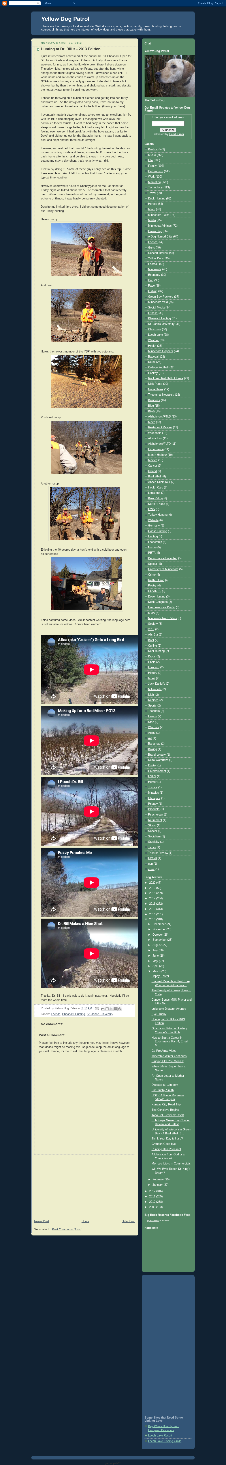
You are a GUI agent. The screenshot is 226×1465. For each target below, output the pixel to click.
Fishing (152, 291)
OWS (151, 509)
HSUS (152, 776)
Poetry (152, 585)
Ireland (152, 471)
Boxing (152, 749)
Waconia (153, 727)
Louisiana (154, 492)
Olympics (154, 798)
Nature (152, 547)
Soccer (152, 831)
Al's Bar (153, 634)
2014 (152, 914)
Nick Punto (155, 383)
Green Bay (155, 231)
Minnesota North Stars (162, 618)
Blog (151, 405)
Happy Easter (160, 976)
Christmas (154, 329)
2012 (152, 1191)
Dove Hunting (156, 596)
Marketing (154, 182)
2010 (152, 1201)
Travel (152, 193)
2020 (152, 882)
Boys (151, 411)
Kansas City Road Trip (166, 1104)
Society (153, 623)
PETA (152, 552)
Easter (152, 765)
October (158, 934)
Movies (152, 460)
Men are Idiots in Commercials (171, 1163)
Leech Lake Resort (160, 1435)
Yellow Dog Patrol (65, 18)
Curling (152, 645)
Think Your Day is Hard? (167, 1138)
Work (151, 176)
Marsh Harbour (157, 454)
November (159, 929)
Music (152, 155)
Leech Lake (155, 334)
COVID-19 (154, 591)
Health (152, 345)
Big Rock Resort (153, 1221)
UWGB (152, 858)
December (159, 924)
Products (154, 809)
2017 (152, 898)
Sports (152, 705)
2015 (151, 629)
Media (152, 220)
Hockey (153, 373)
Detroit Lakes (156, 504)
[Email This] (103, 1009)
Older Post (128, 1221)
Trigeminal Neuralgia (161, 394)
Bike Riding (155, 498)
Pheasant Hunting (73, 1014)
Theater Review (158, 852)
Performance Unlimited (162, 558)
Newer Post (41, 1221)
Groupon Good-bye (164, 1143)
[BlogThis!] (107, 1009)
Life (150, 160)
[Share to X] (111, 1009)
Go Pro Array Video (164, 1050)
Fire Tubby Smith (163, 1090)
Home (85, 1221)
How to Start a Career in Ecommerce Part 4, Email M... (170, 1041)
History (152, 672)
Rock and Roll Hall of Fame (165, 378)
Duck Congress (158, 601)
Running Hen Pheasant (166, 1149)
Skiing (152, 825)
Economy (154, 274)
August (157, 945)
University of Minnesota (163, 569)
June (156, 955)
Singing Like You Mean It (168, 1061)
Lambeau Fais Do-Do (161, 607)
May (156, 961)
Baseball (153, 356)
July (156, 950)
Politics (153, 149)
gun (150, 863)
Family (152, 165)
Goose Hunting (157, 531)
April (156, 966)
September (160, 939)
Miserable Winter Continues (169, 1056)
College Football (158, 367)
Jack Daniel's (156, 683)
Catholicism (155, 171)
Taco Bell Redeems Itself (168, 1115)
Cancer (152, 465)
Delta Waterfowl (158, 760)
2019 (152, 888)
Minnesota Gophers (160, 351)
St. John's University (100, 1014)
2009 (152, 1207)
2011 (152, 1196)
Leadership (155, 542)
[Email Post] (97, 1008)
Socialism (154, 836)
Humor (152, 781)
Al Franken (155, 438)
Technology (155, 187)
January (158, 1184)
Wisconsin (154, 433)
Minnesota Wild (158, 302)
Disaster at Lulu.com (165, 1084)
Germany (154, 525)
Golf (150, 280)
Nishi (151, 694)
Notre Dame (155, 389)
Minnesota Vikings (160, 225)
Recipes (153, 700)
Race (151, 285)
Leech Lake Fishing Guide (164, 1441)
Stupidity (153, 841)
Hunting (153, 536)
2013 (152, 919)
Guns (151, 247)
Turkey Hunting (158, 514)
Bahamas (154, 743)
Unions (152, 716)
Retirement (155, 820)
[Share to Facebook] (115, 1009)
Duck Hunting (156, 198)
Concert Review (158, 253)
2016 (152, 903)
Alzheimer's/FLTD (159, 443)
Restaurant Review (160, 427)
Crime (152, 574)
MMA (151, 613)
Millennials (155, 689)
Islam (151, 209)
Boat (151, 640)
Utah (151, 722)
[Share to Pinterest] (119, 1009)
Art (150, 738)
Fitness (153, 313)
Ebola (151, 662)
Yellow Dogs (156, 258)
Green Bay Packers (160, 296)
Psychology (155, 814)
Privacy (153, 803)
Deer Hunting (156, 651)
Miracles (153, 792)
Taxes (152, 847)
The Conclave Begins (165, 1109)
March (157, 971)
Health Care (155, 487)
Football (153, 264)
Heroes (152, 203)
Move (151, 422)
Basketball (155, 476)
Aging (151, 732)
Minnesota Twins (159, 214)
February (159, 1179)
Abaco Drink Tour (159, 482)
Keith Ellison (156, 580)
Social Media (156, 307)
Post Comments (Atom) (67, 1229)
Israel (151, 678)
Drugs (152, 656)
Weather (153, 340)
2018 (152, 893)
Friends (55, 1014)
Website (153, 520)
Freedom (153, 667)
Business (154, 400)
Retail (151, 362)
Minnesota (154, 269)
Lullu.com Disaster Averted (169, 1008)
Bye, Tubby (159, 1014)
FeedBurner (176, 134)
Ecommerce (156, 449)
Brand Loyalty (157, 754)
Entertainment (157, 771)
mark (151, 869)
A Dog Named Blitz (160, 236)
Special (153, 563)
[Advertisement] (84, 1185)
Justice (152, 787)
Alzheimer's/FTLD (159, 416)
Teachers (154, 710)
